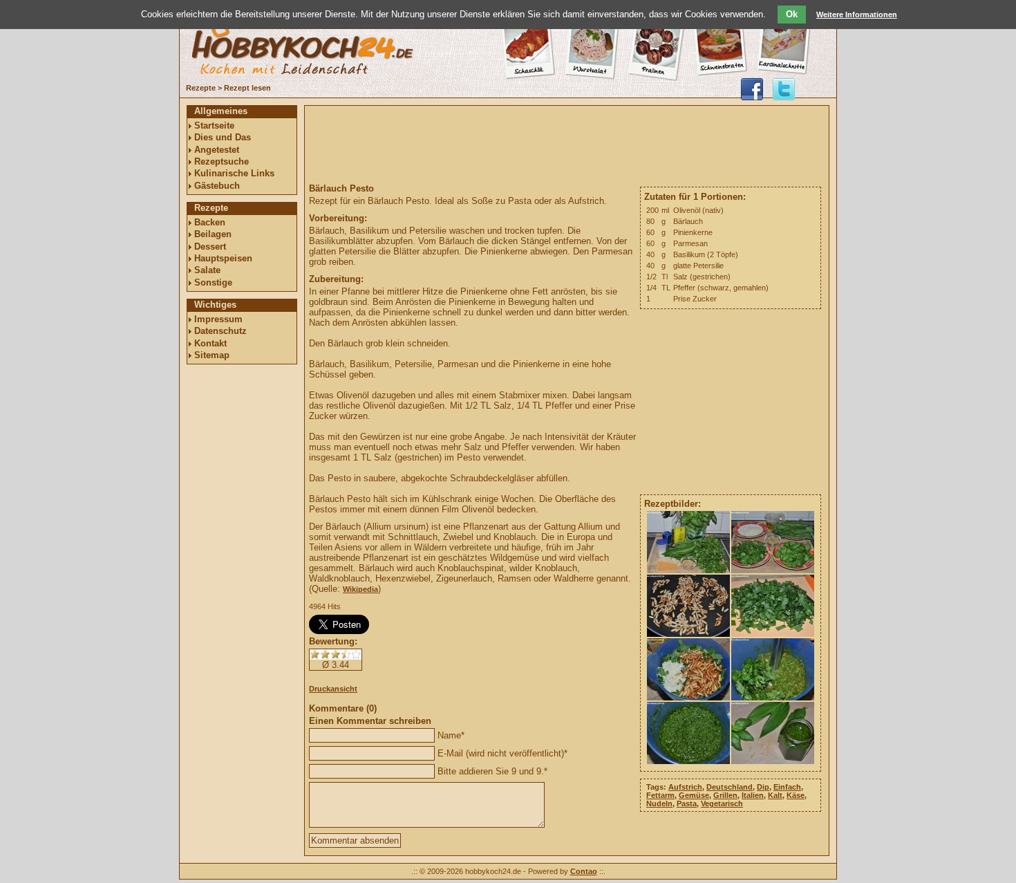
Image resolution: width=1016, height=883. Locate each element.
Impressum (218, 319)
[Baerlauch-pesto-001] (689, 570)
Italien (753, 795)
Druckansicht (333, 689)
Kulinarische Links (234, 173)
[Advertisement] (242, 578)
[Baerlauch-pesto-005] (689, 698)
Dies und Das (222, 137)
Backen (209, 222)
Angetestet (216, 150)
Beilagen (213, 234)
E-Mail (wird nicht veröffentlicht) (501, 753)
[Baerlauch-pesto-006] (773, 698)
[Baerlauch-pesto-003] (689, 634)
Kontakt (210, 343)
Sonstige (213, 282)
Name (449, 735)
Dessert (210, 246)
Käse (796, 795)
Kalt (775, 795)
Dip (763, 787)
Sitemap (211, 355)
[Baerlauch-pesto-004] (773, 634)
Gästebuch (217, 185)
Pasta (687, 803)
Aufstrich (685, 787)
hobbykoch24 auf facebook (752, 89)
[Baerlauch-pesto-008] (773, 761)
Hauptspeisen (223, 258)
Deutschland (729, 787)
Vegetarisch (722, 803)
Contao (583, 871)
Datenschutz (220, 331)
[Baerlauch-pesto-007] (689, 761)
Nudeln (659, 803)
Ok (792, 14)
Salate (207, 270)
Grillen (725, 795)
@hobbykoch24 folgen (784, 89)
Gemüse (694, 795)
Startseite (214, 125)
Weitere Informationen (856, 14)
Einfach (787, 787)
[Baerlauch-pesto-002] (773, 570)
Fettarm (660, 795)
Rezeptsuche (221, 161)
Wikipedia (360, 589)
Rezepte (201, 88)
